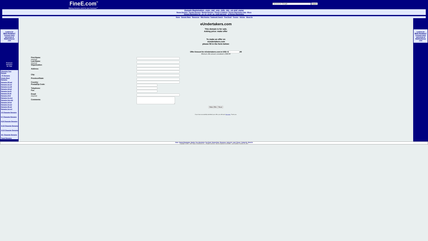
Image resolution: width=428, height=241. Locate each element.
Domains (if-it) (6, 96)
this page (228, 114)
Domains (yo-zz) (6, 109)
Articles (242, 17)
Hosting (193, 142)
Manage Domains (208, 12)
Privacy (238, 142)
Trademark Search (216, 17)
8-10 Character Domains (9, 121)
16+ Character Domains (9, 135)
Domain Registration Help (237, 12)
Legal (234, 142)
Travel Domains (6, 138)
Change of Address (221, 12)
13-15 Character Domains (9, 130)
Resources (223, 142)
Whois (249, 12)
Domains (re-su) (6, 105)
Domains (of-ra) (6, 102)
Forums (235, 17)
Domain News (215, 142)
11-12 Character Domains (9, 126)
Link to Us (229, 142)
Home (176, 142)
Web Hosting (205, 17)
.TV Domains (5, 76)
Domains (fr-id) (6, 93)
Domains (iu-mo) (6, 98)
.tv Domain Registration (236, 14)
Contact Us (244, 142)
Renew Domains (182, 12)
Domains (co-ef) (6, 87)
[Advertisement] (216, 124)
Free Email (228, 17)
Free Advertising (200, 142)
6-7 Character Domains (9, 117)
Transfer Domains (195, 12)
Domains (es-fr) (6, 91)
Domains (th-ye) (6, 107)
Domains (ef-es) (6, 89)
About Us (249, 17)
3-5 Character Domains (9, 112)
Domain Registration (184, 142)
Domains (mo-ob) (7, 100)
